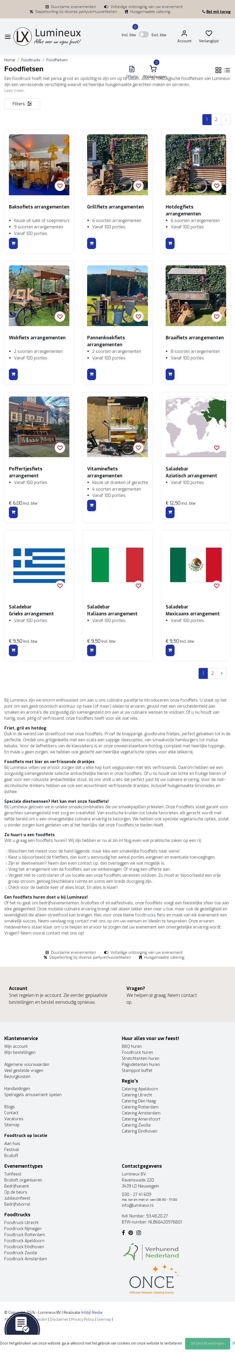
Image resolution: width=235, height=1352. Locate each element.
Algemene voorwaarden (26, 1064)
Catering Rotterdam (140, 1107)
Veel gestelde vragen (23, 1070)
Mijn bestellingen (20, 1052)
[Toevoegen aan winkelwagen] (13, 243)
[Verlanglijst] (208, 35)
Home (9, 60)
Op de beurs (15, 1192)
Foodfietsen (57, 60)
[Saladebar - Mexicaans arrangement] (196, 565)
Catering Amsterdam (141, 1113)
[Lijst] (227, 70)
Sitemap (11, 1125)
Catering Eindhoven (139, 1131)
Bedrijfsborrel (17, 1204)
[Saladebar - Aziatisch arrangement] (196, 427)
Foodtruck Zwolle (20, 1253)
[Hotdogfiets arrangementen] (196, 164)
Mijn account (16, 1046)
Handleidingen (17, 1088)
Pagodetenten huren (141, 1064)
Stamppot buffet (137, 1070)
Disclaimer (59, 1319)
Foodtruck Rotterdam (24, 1235)
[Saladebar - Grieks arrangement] (39, 565)
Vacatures (13, 1119)
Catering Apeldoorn (140, 1089)
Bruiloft (11, 1155)
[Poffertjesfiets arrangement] (39, 427)
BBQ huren (132, 1046)
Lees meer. (14, 90)
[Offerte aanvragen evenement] (22, 1329)
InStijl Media (91, 1312)
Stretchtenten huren (140, 1058)
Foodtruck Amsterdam (25, 1259)
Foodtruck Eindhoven (24, 1247)
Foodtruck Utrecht (21, 1222)
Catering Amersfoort (141, 1119)
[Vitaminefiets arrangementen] (117, 427)
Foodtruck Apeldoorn (24, 1241)
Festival (11, 1149)
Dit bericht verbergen (207, 1343)
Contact (11, 1113)
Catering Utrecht (137, 1095)
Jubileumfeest (17, 1198)
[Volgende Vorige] (226, 119)
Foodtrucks (30, 60)
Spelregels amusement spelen (33, 1095)
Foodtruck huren (137, 1052)
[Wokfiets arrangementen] (39, 295)
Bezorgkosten (17, 1076)
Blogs (9, 1107)
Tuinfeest (12, 1174)
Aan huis (12, 1143)
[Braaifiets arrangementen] (196, 295)
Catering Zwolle (136, 1125)
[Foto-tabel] (218, 70)
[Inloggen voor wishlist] (60, 186)
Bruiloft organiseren (23, 1180)
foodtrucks (145, 915)
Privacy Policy (82, 1319)
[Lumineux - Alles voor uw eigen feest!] (47, 36)
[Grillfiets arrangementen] (117, 164)
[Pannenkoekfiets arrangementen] (117, 295)
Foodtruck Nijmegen (23, 1229)
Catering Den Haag (139, 1101)
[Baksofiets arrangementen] (39, 164)
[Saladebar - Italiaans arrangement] (117, 565)
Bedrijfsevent (16, 1186)
